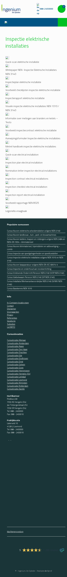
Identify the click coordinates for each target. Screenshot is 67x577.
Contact (10, 305)
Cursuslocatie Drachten (17, 352)
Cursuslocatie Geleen (16, 364)
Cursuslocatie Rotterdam (17, 385)
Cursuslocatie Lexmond (17, 379)
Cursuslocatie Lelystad (16, 376)
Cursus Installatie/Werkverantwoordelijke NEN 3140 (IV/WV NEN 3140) (34, 283)
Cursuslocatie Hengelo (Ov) (18, 373)
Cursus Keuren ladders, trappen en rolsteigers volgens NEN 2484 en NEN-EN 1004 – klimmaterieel (36, 241)
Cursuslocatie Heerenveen (18, 370)
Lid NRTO (11, 327)
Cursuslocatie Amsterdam (18, 343)
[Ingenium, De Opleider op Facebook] (8, 439)
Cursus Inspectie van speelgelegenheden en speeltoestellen (32, 253)
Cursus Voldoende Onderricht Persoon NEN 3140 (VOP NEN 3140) (35, 273)
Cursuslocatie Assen (15, 346)
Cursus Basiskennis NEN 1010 (19, 288)
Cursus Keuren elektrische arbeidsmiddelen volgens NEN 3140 (33, 230)
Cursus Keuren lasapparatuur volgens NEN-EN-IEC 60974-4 (32, 264)
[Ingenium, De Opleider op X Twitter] (10, 439)
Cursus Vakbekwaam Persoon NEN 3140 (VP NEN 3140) (31, 277)
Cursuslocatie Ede (14, 355)
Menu (6, 22)
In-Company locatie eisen (18, 302)
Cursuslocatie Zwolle (16, 388)
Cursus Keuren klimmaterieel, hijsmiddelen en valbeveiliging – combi (33, 248)
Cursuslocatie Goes (15, 367)
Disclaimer (11, 308)
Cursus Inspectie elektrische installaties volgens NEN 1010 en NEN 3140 (35, 259)
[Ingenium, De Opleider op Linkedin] (12, 439)
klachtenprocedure (15, 531)
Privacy (10, 314)
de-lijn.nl (48, 571)
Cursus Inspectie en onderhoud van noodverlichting (29, 268)
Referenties (12, 318)
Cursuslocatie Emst (15, 361)
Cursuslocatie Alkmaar (16, 340)
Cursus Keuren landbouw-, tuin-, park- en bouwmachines (31, 234)
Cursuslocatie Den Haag (17, 349)
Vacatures (11, 320)
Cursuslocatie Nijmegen (17, 382)
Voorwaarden (13, 311)
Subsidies (11, 324)
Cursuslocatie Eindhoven (17, 358)
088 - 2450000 (16, 411)
